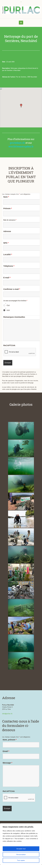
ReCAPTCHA (9, 345)
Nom (6, 197)
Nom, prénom (9, 740)
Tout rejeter (21, 860)
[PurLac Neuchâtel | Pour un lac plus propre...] (21, 10)
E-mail (6, 278)
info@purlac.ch (7, 714)
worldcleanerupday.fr (20, 146)
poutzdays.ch (17, 142)
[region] (21, 844)
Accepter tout (21, 849)
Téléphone (8, 266)
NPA (6, 243)
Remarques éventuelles (14, 317)
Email (6, 751)
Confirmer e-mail (11, 289)
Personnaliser (21, 854)
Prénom (7, 208)
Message (7, 763)
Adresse (7, 231)
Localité (7, 254)
